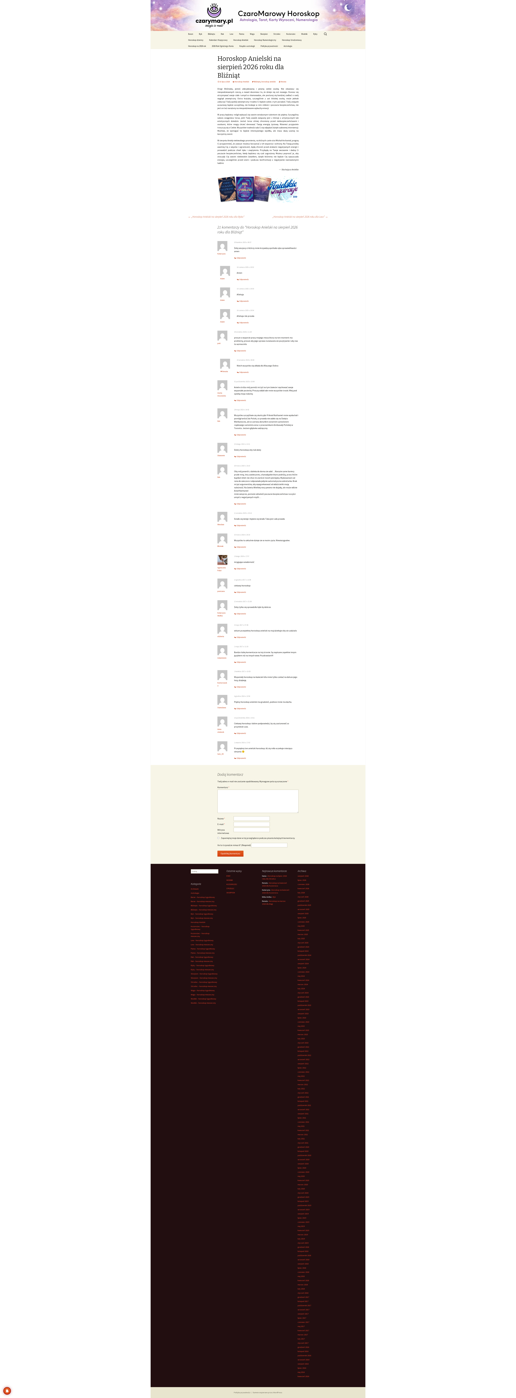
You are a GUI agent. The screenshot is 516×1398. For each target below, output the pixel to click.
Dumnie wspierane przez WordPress (267, 1392)
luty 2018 (301, 1289)
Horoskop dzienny (195, 40)
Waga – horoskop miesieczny (202, 994)
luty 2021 (301, 1138)
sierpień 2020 (303, 1163)
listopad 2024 (303, 951)
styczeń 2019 (303, 1243)
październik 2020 (304, 1155)
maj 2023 (301, 1026)
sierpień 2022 (303, 1063)
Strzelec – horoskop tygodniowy (204, 982)
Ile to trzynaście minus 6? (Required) (234, 845)
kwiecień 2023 (303, 1030)
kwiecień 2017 (303, 1330)
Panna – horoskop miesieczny (203, 953)
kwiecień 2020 (303, 1180)
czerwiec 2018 (303, 1272)
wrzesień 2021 (303, 1109)
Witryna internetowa (223, 831)
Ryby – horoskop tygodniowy (202, 965)
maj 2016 (301, 1372)
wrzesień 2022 (303, 1059)
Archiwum (195, 889)
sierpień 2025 (303, 913)
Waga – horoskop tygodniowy (203, 990)
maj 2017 (301, 1326)
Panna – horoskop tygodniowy (203, 949)
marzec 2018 (303, 1284)
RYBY (228, 876)
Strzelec (276, 34)
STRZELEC (230, 888)
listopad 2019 (303, 1201)
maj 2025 (301, 926)
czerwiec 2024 (303, 972)
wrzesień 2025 (303, 909)
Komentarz (223, 787)
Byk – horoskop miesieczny (202, 918)
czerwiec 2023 (303, 1022)
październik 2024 (304, 955)
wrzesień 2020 (303, 1159)
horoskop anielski (268, 81)
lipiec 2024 (302, 967)
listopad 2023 (303, 1001)
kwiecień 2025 (303, 930)
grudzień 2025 (303, 901)
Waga (252, 34)
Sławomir (221, 455)
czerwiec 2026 (303, 884)
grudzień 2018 (303, 1247)
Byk (200, 34)
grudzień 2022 (303, 1047)
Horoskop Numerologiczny (265, 40)
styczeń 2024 (303, 992)
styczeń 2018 (303, 1293)
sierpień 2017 (303, 1314)
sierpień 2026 (303, 876)
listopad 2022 (303, 1051)
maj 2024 (301, 976)
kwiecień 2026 (303, 888)
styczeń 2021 (303, 1143)
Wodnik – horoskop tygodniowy (203, 999)
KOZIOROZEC (231, 884)
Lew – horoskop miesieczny (202, 944)
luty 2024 (301, 988)
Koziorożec (290, 34)
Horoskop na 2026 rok (197, 46)
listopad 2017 (303, 1301)
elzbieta (220, 636)
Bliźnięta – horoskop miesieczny (203, 910)
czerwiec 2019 (303, 1222)
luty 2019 (301, 1239)
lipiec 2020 (302, 1168)
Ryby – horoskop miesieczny (202, 969)
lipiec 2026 (302, 880)
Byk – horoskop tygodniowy (202, 914)
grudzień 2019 (303, 1197)
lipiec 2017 (302, 1318)
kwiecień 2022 (303, 1080)
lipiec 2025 (302, 917)
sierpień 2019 (303, 1214)
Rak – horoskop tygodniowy (202, 957)
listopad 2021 (303, 1101)
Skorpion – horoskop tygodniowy (204, 974)
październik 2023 (304, 1005)
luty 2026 (301, 892)
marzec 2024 (303, 984)
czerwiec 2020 (303, 1172)
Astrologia (288, 46)
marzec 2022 (303, 1084)
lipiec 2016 (302, 1368)
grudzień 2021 (303, 1097)
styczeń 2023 (303, 1043)
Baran (190, 34)
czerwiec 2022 (303, 1072)
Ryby (315, 34)
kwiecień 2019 (303, 1230)
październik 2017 (304, 1305)
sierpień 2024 (303, 963)
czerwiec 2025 (303, 922)
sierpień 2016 (303, 1364)
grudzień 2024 (303, 947)
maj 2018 (301, 1276)
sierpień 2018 (303, 1264)
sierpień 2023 (303, 1013)
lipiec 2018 (302, 1268)
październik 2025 (304, 905)
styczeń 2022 (303, 1093)
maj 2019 (301, 1226)
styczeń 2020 (303, 1193)
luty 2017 (301, 1339)
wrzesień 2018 (303, 1259)
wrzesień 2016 (303, 1359)
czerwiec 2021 (303, 1122)
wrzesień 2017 (303, 1309)
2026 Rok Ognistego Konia (223, 46)
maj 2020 (301, 1176)
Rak (222, 34)
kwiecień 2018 (303, 1280)
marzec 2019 (303, 1234)
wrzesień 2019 (303, 1209)
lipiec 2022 (302, 1068)
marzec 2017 (303, 1334)
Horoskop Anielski (240, 40)
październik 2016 (304, 1355)
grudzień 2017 (303, 1297)
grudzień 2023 (303, 997)
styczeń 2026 (303, 897)
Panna (241, 34)
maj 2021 (301, 1126)
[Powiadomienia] (7, 1391)
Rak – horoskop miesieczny (202, 961)
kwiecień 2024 (303, 980)
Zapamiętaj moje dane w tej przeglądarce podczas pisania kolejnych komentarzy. (258, 838)
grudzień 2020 (303, 1147)
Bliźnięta (211, 34)
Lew (231, 34)
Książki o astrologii (247, 46)
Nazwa (221, 818)
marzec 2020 (303, 1184)
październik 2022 (304, 1055)
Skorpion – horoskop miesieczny (204, 978)
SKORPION (230, 892)
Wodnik (304, 34)
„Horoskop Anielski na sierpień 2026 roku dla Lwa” (300, 216)
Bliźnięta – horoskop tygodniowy (204, 905)
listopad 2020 (303, 1151)
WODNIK (229, 880)
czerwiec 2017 (303, 1322)
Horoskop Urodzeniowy (292, 40)
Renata (283, 81)
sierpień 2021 (303, 1113)
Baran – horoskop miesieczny (202, 901)
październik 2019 (304, 1205)
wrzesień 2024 (303, 959)
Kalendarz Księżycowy (218, 40)
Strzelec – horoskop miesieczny (204, 986)
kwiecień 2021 (303, 1130)
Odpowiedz (241, 258)
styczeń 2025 (303, 942)
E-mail (221, 824)
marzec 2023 (303, 1034)
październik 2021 (304, 1105)
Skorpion (264, 34)
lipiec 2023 (302, 1018)
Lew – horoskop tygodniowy (202, 940)
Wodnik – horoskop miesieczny (203, 1003)
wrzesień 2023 (303, 1009)
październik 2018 (304, 1255)
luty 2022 (301, 1088)
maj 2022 (301, 1076)
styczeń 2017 (303, 1343)
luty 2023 (301, 1038)
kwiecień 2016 (303, 1376)
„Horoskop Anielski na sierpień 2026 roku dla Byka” (216, 216)
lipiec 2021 (302, 1118)
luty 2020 (301, 1188)
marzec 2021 (303, 1134)
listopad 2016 (303, 1351)
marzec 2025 (303, 934)
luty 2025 (301, 938)
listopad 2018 (303, 1251)
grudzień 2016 (303, 1347)
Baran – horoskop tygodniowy (203, 897)
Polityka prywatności (269, 46)
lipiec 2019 (302, 1218)
